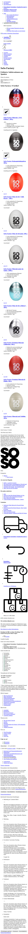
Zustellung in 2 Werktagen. (10, 11)
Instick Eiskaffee (7, 510)
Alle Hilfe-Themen (11, 21)
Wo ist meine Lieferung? (9, 714)
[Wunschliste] (5, 46)
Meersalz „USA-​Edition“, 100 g (13, 118)
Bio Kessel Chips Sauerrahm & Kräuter (13, 496)
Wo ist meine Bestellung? (13, 14)
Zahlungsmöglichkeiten (12, 19)
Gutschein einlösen (8, 715)
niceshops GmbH (11, 748)
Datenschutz (6, 752)
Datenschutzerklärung (20, 789)
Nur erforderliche (11, 791)
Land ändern (12, 746)
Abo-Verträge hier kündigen (10, 759)
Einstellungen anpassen (21, 791)
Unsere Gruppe (7, 733)
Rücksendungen (10, 16)
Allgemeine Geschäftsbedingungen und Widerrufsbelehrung (13, 754)
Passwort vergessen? (8, 712)
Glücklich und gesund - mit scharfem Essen (14, 487)
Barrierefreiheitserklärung (10, 756)
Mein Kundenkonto (8, 695)
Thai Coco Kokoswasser (9, 511)
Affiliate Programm (8, 727)
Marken (5, 475)
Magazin (6, 723)
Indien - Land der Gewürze (10, 482)
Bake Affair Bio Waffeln (9, 498)
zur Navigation (7, 1)
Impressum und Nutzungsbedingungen (13, 751)
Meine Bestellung (8, 697)
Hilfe (5, 13)
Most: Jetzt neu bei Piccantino (11, 488)
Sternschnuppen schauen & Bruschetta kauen (14, 485)
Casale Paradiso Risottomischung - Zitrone (14, 499)
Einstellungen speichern (6, 931)
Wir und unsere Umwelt (9, 720)
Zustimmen (3, 791)
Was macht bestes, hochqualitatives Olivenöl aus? (15, 484)
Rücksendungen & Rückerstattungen (12, 701)
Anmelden (6, 710)
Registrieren (6, 711)
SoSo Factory (10, 477)
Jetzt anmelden (7, 38)
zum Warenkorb (7, 4)
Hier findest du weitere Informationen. (10, 629)
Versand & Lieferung (9, 699)
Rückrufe (6, 725)
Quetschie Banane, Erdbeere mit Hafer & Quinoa (15, 513)
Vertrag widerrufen (5, 765)
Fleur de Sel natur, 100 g (15, 233)
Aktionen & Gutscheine (9, 702)
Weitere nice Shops (8, 763)
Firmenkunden (7, 705)
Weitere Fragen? (7, 703)
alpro (5, 494)
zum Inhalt (6, 3)
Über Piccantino (7, 732)
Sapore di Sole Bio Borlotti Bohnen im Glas (14, 495)
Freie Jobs (6, 736)
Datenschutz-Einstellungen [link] (10, 757)
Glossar (5, 721)
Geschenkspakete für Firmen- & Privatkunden (14, 724)
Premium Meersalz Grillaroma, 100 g (14, 343)
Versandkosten (10, 17)
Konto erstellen (7, 43)
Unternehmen (7, 761)
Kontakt (8, 20)
